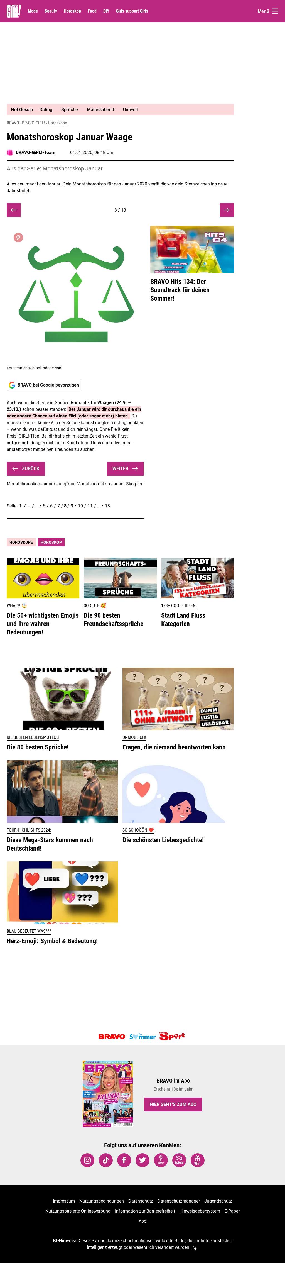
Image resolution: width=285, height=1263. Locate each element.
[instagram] (87, 1160)
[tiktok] (106, 1160)
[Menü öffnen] (275, 11)
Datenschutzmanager (179, 1201)
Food (92, 11)
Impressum (64, 1201)
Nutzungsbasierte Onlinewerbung (77, 1211)
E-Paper (232, 1211)
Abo (142, 1221)
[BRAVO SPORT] (173, 1036)
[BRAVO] (112, 1036)
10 (80, 506)
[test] (161, 1160)
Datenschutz (140, 1201)
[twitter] (142, 1160)
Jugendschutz (218, 1201)
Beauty (51, 11)
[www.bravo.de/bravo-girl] (14, 11)
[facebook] (124, 1160)
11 (90, 506)
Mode (33, 11)
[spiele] (179, 1160)
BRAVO (13, 123)
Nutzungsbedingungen (101, 1201)
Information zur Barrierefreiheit (145, 1211)
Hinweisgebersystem (200, 1211)
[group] (117, 109)
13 (107, 506)
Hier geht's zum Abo (173, 1104)
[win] (198, 1160)
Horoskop (72, 11)
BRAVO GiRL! (33, 123)
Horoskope (57, 123)
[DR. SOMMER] (142, 1036)
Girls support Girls (132, 11)
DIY (106, 11)
